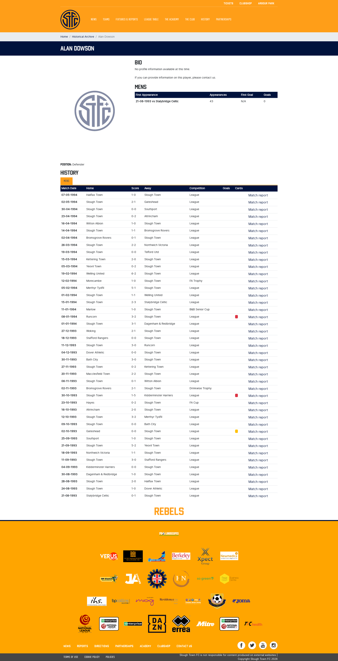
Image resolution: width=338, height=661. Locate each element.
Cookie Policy (92, 657)
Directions (101, 646)
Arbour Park (266, 3)
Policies (110, 657)
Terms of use (71, 657)
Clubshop (246, 3)
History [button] (205, 19)
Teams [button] (106, 19)
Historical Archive (83, 36)
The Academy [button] (172, 19)
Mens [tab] (66, 181)
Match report (258, 195)
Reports (82, 646)
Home (64, 36)
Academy (145, 646)
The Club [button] (190, 19)
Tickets (228, 3)
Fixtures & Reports (127, 19)
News (94, 19)
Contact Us (184, 646)
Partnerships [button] (223, 19)
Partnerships (124, 646)
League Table (151, 19)
